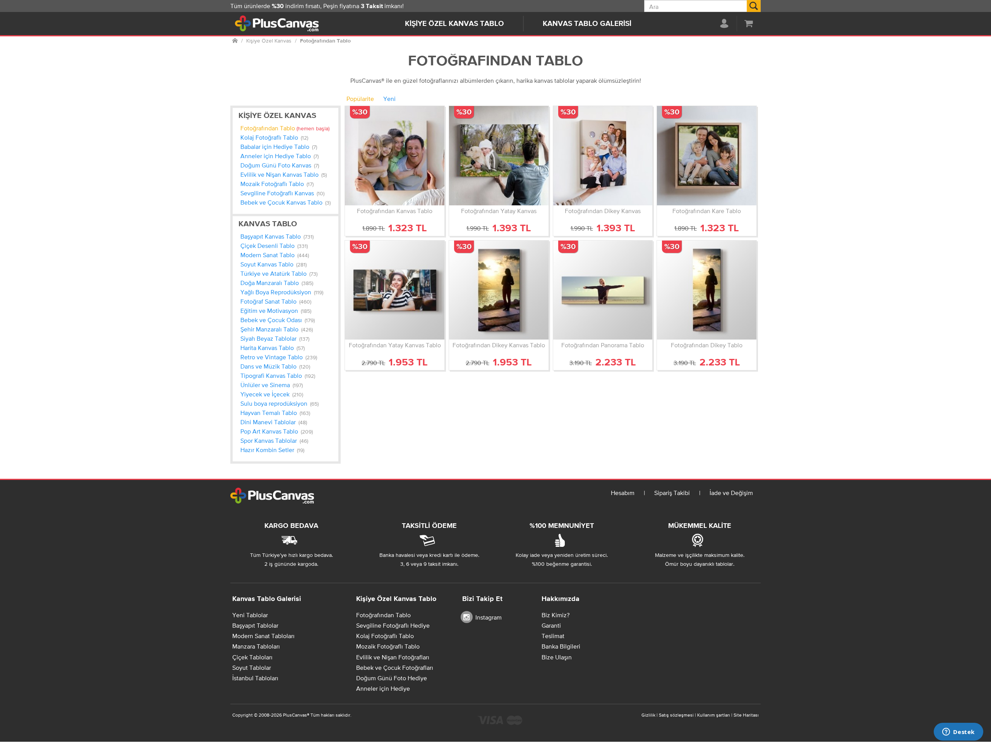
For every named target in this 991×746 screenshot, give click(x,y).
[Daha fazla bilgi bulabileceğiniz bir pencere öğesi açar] (958, 732)
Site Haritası (746, 715)
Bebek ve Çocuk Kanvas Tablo (285, 202)
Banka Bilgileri (561, 646)
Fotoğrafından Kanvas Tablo (394, 210)
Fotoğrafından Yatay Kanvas (499, 210)
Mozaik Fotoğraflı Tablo (277, 183)
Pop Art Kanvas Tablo (276, 431)
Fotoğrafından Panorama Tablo (602, 344)
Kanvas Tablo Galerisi (587, 23)
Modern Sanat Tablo (274, 254)
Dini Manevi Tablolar (273, 421)
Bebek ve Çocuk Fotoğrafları (394, 667)
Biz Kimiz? (555, 614)
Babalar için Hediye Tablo (278, 146)
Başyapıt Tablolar (255, 625)
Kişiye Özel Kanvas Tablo (454, 23)
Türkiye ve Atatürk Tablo (278, 273)
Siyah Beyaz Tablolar (274, 338)
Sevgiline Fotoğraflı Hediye (393, 625)
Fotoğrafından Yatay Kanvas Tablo (395, 344)
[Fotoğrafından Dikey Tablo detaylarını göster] (706, 290)
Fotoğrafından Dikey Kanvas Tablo (499, 344)
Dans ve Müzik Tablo (275, 366)
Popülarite (360, 98)
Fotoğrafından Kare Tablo (706, 210)
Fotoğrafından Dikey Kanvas (603, 210)
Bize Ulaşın (557, 657)
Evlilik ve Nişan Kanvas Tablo (283, 174)
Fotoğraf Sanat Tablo (275, 301)
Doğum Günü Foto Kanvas (279, 165)
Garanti (551, 625)
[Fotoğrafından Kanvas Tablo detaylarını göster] (394, 155)
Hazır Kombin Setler (272, 449)
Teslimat (553, 635)
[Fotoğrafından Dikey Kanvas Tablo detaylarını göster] (499, 290)
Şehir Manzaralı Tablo (276, 329)
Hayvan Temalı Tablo (275, 412)
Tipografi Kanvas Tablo (277, 375)
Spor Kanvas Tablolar (274, 440)
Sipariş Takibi (672, 492)
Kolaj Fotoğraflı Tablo (274, 137)
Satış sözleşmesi (676, 715)
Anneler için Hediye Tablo (279, 155)
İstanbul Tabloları (255, 677)
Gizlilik (648, 715)
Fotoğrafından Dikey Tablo (706, 344)
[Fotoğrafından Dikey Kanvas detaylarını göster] (603, 155)
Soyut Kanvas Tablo (273, 264)
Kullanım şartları (713, 715)
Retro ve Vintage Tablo (278, 356)
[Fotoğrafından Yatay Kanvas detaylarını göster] (499, 155)
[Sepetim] (749, 23)
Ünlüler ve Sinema (271, 384)
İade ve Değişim (731, 492)
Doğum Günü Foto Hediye (391, 677)
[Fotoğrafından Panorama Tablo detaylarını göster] (603, 290)
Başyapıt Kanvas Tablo (277, 236)
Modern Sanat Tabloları (263, 635)
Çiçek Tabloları (252, 657)
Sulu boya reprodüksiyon (279, 403)
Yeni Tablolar (250, 614)
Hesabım (622, 492)
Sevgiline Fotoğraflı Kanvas (282, 192)
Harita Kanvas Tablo (272, 347)
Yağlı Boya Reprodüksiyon (281, 291)
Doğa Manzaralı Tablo (276, 282)
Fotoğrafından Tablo (284, 128)
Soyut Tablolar (251, 667)
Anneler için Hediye (383, 688)
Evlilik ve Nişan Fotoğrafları (392, 657)
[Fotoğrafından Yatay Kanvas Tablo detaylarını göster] (394, 290)
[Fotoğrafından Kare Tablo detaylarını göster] (706, 155)
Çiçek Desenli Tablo (274, 245)
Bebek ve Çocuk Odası (277, 319)
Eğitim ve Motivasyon (275, 310)
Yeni (389, 98)
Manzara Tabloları (256, 646)
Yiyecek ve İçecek (271, 394)
